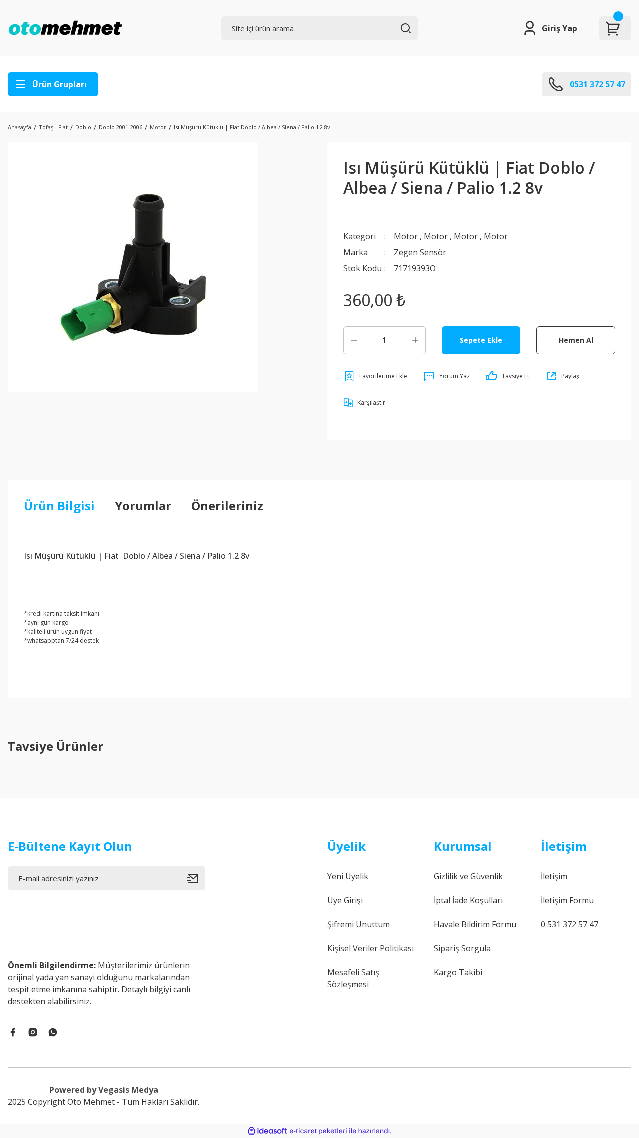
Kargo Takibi (458, 972)
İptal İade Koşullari (468, 900)
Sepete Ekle (481, 340)
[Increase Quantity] (415, 340)
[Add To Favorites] (375, 376)
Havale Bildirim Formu (475, 924)
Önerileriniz (227, 505)
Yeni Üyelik (347, 876)
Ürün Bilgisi (59, 505)
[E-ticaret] (318, 1131)
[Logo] (65, 28)
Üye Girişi (345, 900)
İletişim (554, 876)
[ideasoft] (267, 1131)
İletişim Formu (567, 900)
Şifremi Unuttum (358, 924)
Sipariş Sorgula (462, 948)
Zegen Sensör (420, 252)
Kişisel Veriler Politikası (370, 948)
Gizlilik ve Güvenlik (468, 876)
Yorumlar (143, 505)
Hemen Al (576, 340)
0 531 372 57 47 (569, 924)
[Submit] (196, 878)
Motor (406, 236)
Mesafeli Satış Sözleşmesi (353, 978)
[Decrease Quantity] (354, 340)
